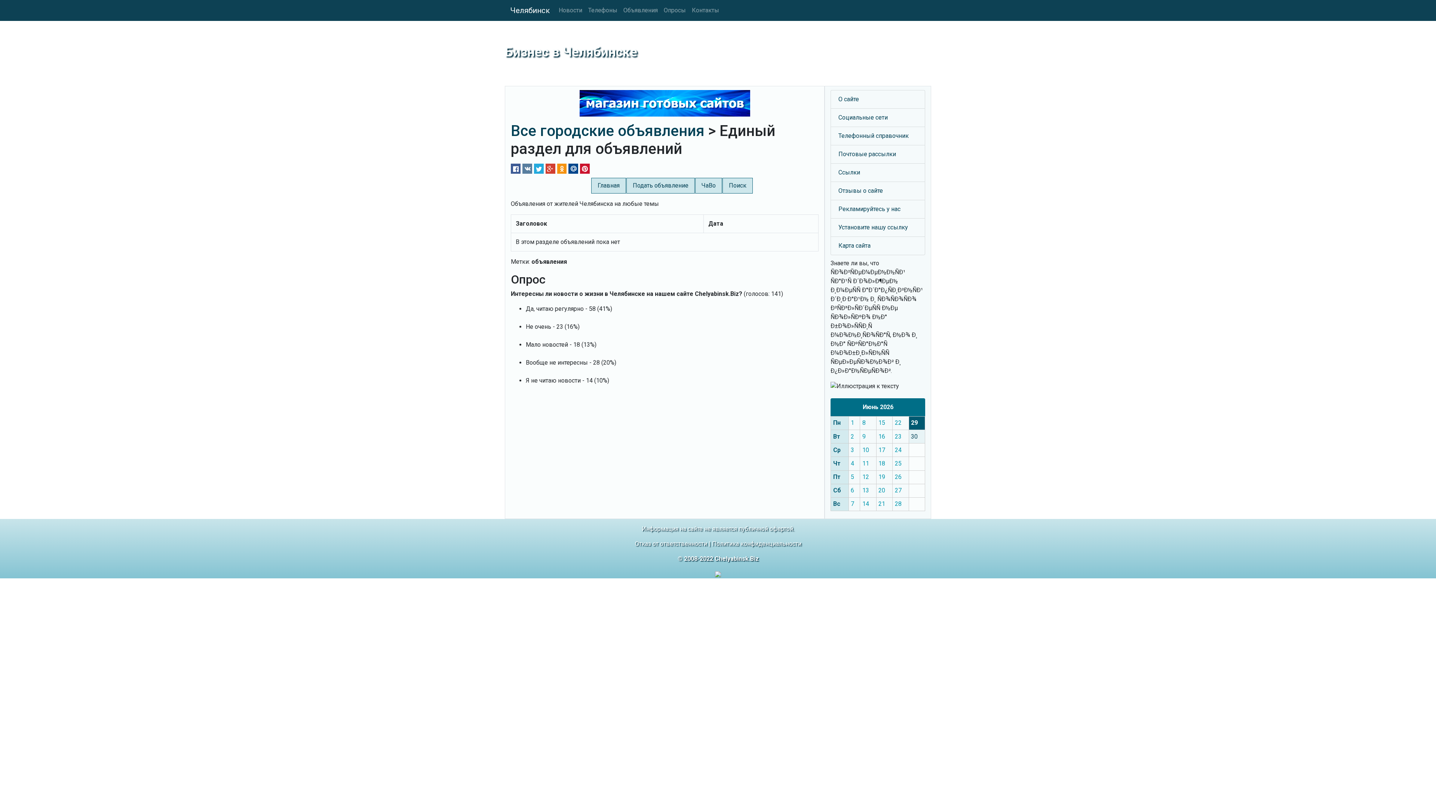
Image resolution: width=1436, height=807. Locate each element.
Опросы (675, 10)
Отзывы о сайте (860, 190)
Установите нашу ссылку (873, 227)
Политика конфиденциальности (756, 543)
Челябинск (530, 10)
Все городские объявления (608, 131)
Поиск (737, 185)
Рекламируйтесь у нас (869, 209)
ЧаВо (709, 185)
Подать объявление (660, 185)
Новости (570, 10)
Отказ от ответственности (671, 543)
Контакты (705, 10)
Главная (609, 185)
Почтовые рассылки (867, 154)
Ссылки (849, 172)
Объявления (640, 10)
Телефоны (602, 10)
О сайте (848, 99)
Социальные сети (863, 117)
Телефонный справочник (873, 135)
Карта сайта (854, 245)
